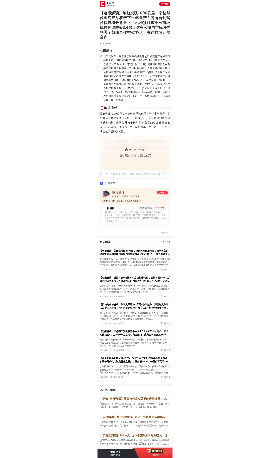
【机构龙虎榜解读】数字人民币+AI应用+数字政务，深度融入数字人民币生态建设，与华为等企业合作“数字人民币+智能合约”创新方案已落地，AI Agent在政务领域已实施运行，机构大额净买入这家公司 (134, 306)
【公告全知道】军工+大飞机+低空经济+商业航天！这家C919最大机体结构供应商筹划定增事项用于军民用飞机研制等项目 (135, 435)
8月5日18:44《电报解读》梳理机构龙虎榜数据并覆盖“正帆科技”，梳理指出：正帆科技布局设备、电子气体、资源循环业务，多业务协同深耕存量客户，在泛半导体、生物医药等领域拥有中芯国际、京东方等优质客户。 (135, 216)
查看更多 (166, 242)
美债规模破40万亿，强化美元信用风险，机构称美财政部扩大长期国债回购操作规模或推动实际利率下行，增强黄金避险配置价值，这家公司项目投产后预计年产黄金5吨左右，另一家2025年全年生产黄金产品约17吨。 (135, 424)
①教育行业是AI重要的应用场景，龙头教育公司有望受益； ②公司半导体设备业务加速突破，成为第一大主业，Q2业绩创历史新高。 (135, 405)
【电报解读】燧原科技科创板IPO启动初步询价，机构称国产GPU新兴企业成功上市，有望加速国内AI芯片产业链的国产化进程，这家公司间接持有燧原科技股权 (135, 279)
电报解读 (118, 192)
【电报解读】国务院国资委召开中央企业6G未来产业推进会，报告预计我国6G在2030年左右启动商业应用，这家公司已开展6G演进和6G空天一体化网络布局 (134, 333)
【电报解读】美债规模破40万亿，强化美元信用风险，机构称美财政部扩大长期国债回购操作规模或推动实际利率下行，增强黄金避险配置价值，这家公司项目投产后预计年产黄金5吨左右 (135, 252)
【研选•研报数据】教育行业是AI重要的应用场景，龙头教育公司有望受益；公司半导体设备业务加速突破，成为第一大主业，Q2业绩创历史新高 (135, 398)
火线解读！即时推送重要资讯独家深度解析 (121, 200)
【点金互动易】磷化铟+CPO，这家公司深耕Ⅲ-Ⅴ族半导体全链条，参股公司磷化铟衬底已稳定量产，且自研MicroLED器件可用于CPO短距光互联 (135, 360)
